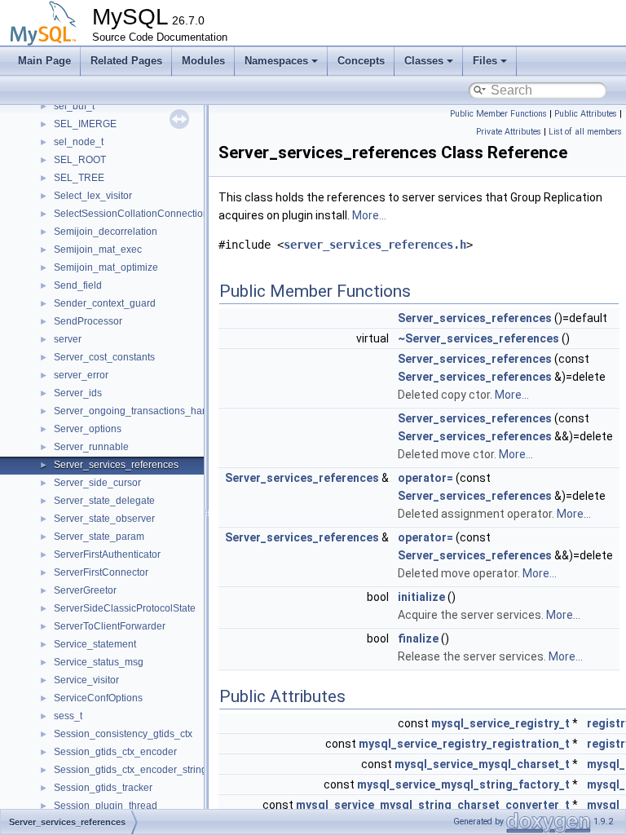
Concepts (361, 61)
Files (485, 61)
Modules (203, 61)
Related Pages (126, 61)
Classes (423, 61)
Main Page (44, 61)
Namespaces (276, 61)
